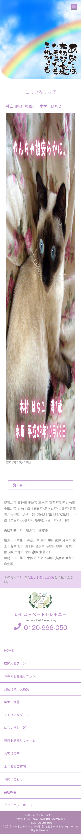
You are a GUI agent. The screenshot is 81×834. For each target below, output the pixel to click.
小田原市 (10, 508)
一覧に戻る (18, 484)
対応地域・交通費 (41, 577)
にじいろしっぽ (15, 727)
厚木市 (43, 502)
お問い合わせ (13, 779)
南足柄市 (68, 502)
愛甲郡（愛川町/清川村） (53, 520)
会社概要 (10, 792)
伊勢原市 (10, 502)
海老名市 (55, 502)
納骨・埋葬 (12, 701)
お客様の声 (12, 753)
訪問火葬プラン (15, 663)
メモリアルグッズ (16, 714)
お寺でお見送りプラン (19, 676)
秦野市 (22, 502)
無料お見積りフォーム (19, 740)
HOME (9, 650)
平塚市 (32, 502)
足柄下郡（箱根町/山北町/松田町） (47, 514)
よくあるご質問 (15, 766)
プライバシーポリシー (19, 804)
